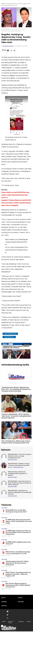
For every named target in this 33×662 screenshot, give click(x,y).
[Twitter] (11, 50)
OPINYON (4, 605)
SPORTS (20, 597)
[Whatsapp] (14, 50)
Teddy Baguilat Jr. (9, 337)
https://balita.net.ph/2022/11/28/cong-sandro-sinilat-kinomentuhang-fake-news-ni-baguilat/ (16, 202)
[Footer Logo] (8, 628)
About (4, 621)
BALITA (3, 597)
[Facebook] (8, 50)
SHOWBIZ (4, 601)
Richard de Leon (8, 46)
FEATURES (21, 601)
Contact (28, 621)
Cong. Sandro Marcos (10, 333)
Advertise (21, 621)
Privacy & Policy (10, 622)
